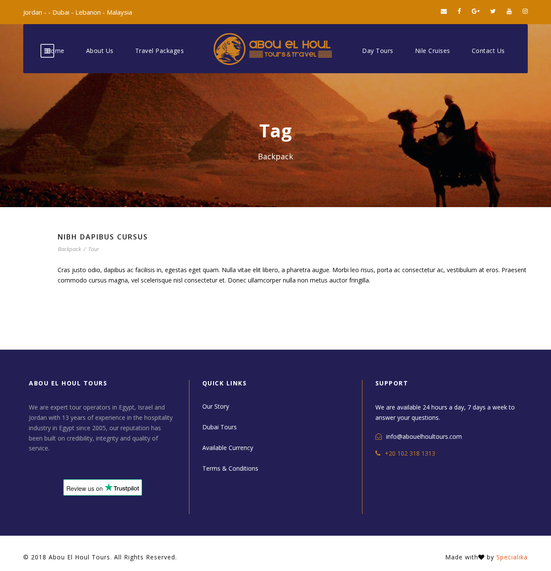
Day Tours (377, 51)
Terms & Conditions (230, 468)
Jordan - (35, 12)
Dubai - (64, 12)
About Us (100, 51)
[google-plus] (476, 11)
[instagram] (525, 11)
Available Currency (227, 448)
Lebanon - (91, 12)
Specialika (512, 557)
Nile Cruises (432, 51)
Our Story (215, 406)
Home (55, 51)
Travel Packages (159, 51)
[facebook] (459, 11)
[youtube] (509, 11)
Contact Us (488, 51)
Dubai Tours (219, 427)
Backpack (69, 249)
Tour (93, 249)
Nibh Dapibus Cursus (103, 237)
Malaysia (119, 12)
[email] (444, 11)
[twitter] (493, 11)
